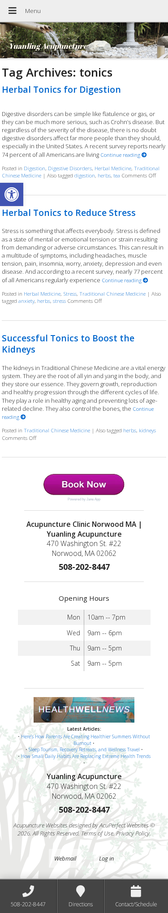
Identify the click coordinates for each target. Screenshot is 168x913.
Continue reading (121, 154)
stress (59, 300)
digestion (84, 175)
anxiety (26, 300)
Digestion (34, 168)
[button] (11, 194)
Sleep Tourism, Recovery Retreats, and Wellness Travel (84, 749)
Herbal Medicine (113, 168)
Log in (106, 858)
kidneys (147, 430)
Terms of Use (97, 833)
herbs (104, 175)
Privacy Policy (133, 833)
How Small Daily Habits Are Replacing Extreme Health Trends (86, 756)
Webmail (65, 858)
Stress (70, 293)
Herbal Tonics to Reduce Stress (69, 213)
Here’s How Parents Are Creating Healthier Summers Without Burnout (85, 739)
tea (116, 175)
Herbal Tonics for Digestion (61, 89)
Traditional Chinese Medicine (112, 293)
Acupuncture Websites (40, 825)
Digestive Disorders (70, 168)
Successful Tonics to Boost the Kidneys (68, 343)
